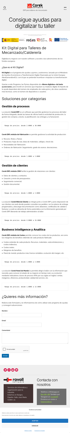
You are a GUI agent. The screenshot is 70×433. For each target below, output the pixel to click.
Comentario (6, 330)
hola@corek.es (46, 402)
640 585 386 (45, 394)
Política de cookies (28, 430)
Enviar (5, 356)
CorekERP (54, 397)
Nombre (5, 311)
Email (4, 320)
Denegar (35, 426)
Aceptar (35, 421)
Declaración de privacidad (39, 430)
